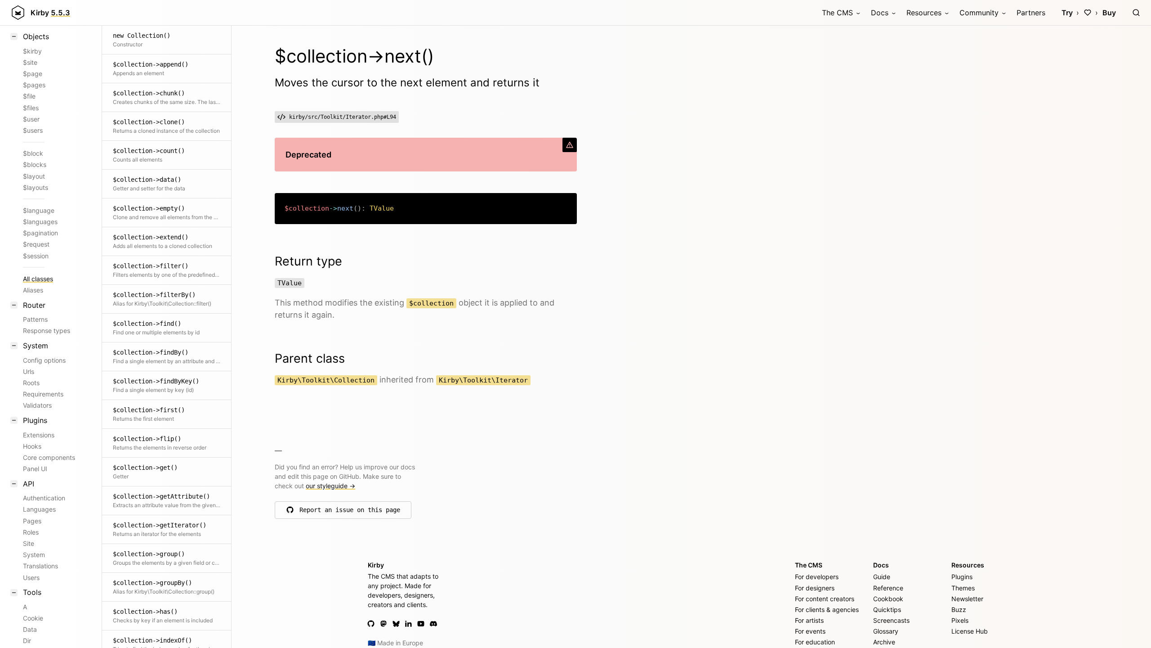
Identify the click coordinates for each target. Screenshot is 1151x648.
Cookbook (888, 599)
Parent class (310, 358)
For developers (817, 576)
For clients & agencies (827, 609)
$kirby (32, 51)
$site (30, 62)
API (28, 483)
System (35, 345)
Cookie (33, 618)
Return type (308, 261)
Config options (44, 360)
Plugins (35, 420)
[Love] (1087, 12)
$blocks (34, 164)
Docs (879, 12)
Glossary (885, 631)
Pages (32, 521)
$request (36, 244)
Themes (963, 588)
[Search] (1136, 12)
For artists (809, 620)
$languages (40, 221)
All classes (38, 279)
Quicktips (887, 609)
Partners (1031, 12)
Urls (28, 371)
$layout (34, 176)
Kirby (50, 12)
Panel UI (35, 468)
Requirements (43, 394)
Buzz (958, 609)
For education (815, 642)
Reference (888, 588)
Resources (923, 12)
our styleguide (330, 486)
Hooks (32, 446)
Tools (32, 592)
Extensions (38, 435)
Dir (27, 640)
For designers (814, 588)
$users (33, 130)
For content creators (824, 599)
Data (30, 629)
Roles (31, 532)
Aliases (33, 290)
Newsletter (967, 599)
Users (31, 577)
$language (38, 210)
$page (32, 73)
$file (29, 96)
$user (31, 119)
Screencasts (891, 620)
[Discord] (433, 624)
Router (34, 305)
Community (979, 12)
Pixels (959, 620)
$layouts (35, 187)
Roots (31, 383)
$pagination (40, 233)
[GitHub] (371, 624)
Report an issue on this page (349, 512)
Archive (884, 642)
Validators (37, 405)
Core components (49, 457)
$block (33, 153)
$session (36, 256)
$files (31, 108)
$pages (34, 85)
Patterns (35, 319)
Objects (36, 36)
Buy (1109, 12)
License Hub (969, 631)
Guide (881, 576)
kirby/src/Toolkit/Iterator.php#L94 (342, 117)
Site (28, 543)
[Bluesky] (396, 624)
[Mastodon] (383, 624)
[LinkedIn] (408, 624)
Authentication (44, 498)
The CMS (837, 12)
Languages (39, 509)
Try (1067, 12)
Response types (46, 330)
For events (810, 631)
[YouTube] (421, 624)
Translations (40, 566)
